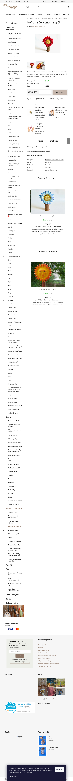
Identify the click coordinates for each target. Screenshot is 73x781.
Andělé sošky (12, 93)
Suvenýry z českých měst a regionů (14, 341)
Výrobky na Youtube (44, 666)
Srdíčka (10, 253)
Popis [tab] (40, 140)
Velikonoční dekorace (15, 358)
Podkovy (10, 238)
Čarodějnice (11, 231)
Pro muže (11, 483)
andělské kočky (13, 413)
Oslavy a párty (12, 603)
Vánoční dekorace (13, 366)
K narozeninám (13, 472)
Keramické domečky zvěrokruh (14, 79)
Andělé (9, 565)
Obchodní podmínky (44, 661)
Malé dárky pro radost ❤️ (15, 215)
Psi (9, 278)
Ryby (9, 129)
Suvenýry (11, 333)
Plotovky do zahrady (14, 527)
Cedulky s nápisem (14, 147)
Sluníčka (10, 169)
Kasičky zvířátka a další (15, 322)
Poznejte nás (8, 1)
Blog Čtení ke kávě (44, 658)
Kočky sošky (11, 96)
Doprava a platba (43, 650)
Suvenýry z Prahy (13, 337)
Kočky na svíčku (13, 57)
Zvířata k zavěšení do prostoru (14, 431)
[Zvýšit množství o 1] (49, 92)
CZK (44, 1)
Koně (9, 264)
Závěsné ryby (12, 207)
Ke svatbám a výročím (15, 501)
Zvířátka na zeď (12, 182)
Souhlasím (59, 769)
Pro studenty (12, 486)
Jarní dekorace (12, 398)
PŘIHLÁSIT (20, 656)
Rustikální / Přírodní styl (14, 584)
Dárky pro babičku (14, 421)
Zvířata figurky (12, 439)
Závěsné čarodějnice (14, 200)
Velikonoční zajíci (13, 362)
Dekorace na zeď (13, 136)
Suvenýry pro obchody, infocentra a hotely (15, 346)
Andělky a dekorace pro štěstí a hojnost (14, 34)
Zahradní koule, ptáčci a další (15, 108)
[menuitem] (10, 14)
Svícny (10, 538)
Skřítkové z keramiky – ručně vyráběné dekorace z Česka (15, 73)
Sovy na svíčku (12, 64)
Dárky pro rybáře (13, 504)
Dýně (9, 377)
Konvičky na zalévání (14, 355)
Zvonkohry (11, 211)
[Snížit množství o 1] (40, 92)
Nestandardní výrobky (15, 351)
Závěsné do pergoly (14, 541)
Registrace (63, 1)
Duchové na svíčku (13, 53)
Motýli (10, 267)
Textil (8, 599)
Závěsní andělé (12, 196)
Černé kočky (11, 100)
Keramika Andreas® (10, 28)
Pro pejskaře (12, 160)
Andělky (10, 304)
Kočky (9, 260)
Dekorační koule (13, 68)
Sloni (9, 289)
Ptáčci (9, 282)
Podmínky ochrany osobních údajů (49, 664)
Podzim (10, 369)
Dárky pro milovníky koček (14, 460)
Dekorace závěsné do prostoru (15, 186)
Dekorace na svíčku (14, 38)
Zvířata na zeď (12, 435)
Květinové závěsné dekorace (14, 191)
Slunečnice (11, 245)
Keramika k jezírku (14, 545)
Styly (8, 569)
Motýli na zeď (12, 122)
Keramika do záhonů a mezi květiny (15, 517)
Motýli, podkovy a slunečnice (13, 164)
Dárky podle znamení (15, 446)
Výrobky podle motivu (15, 223)
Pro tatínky (11, 490)
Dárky (8, 417)
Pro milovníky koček (14, 156)
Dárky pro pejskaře (14, 455)
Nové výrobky (12, 23)
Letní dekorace (13, 402)
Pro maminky (12, 479)
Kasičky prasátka (13, 311)
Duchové (10, 373)
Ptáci (9, 125)
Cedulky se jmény (13, 144)
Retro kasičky (12, 315)
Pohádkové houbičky (14, 409)
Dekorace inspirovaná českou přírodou (15, 117)
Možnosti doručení (33, 83)
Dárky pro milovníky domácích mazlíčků (14, 451)
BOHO (10, 227)
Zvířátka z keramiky (14, 256)
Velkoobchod (42, 653)
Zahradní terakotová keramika (14, 560)
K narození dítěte (13, 464)
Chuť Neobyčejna (13, 594)
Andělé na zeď (12, 140)
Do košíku (59, 92)
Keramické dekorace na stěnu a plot (14, 549)
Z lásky (10, 497)
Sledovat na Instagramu (53, 699)
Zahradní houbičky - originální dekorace (14, 555)
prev (28, 213)
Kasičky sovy (12, 319)
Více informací (27, 772)
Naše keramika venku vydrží (47, 656)
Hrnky (10, 220)
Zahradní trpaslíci (13, 534)
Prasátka (10, 275)
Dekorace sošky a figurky (13, 85)
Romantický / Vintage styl (15, 574)
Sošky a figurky (13, 530)
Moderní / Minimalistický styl (14, 579)
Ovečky (10, 271)
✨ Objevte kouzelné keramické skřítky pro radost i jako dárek (14, 389)
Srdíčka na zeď (12, 173)
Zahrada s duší (12, 512)
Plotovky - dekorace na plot (54, 160)
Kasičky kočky (12, 308)
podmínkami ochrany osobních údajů (20, 663)
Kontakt (18, 1)
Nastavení (13, 777)
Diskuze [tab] (54, 140)
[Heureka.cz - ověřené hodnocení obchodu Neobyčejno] (20, 707)
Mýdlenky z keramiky (15, 326)
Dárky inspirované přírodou (14, 425)
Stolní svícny (12, 42)
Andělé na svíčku (13, 46)
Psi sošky (11, 104)
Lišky (9, 113)
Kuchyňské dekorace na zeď (15, 152)
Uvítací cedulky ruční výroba (14, 177)
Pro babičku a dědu (14, 468)
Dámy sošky (11, 89)
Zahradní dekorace (14, 508)
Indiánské (11, 234)
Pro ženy (10, 493)
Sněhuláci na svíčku (14, 60)
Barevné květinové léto (15, 406)
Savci (9, 133)
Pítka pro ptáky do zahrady (14, 522)
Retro (9, 242)
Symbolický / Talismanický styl (13, 590)
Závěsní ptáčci (12, 204)
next (66, 213)
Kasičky (10, 300)
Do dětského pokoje (14, 329)
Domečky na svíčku (14, 50)
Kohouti (10, 297)
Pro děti (10, 475)
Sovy (9, 293)
